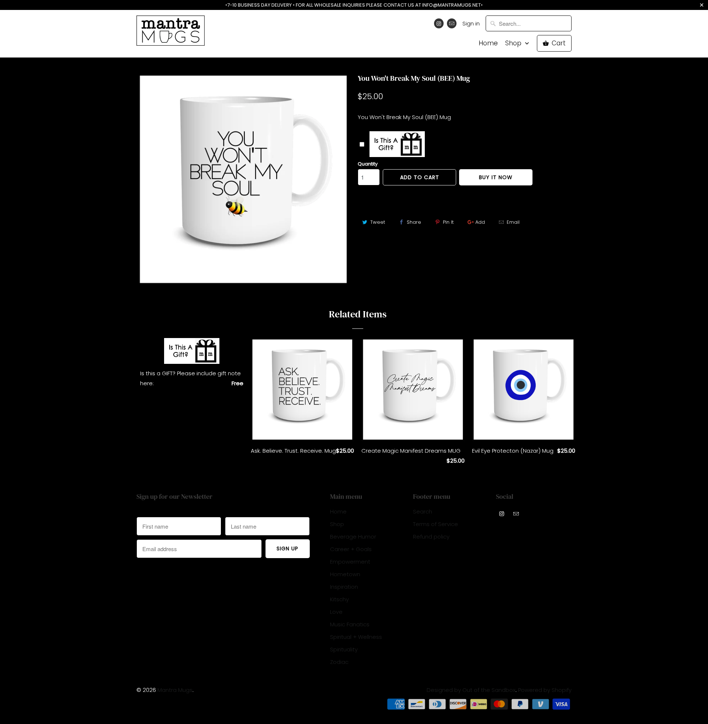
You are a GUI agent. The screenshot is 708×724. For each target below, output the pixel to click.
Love (336, 612)
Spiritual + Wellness (356, 637)
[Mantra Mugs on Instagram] (439, 23)
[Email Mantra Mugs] (452, 23)
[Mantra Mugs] (170, 33)
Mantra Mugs (174, 690)
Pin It (448, 222)
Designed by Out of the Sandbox (471, 690)
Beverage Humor (353, 536)
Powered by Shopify (545, 690)
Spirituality (344, 649)
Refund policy (431, 536)
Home (488, 43)
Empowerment (350, 561)
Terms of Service (435, 524)
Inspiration (344, 587)
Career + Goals (351, 549)
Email (513, 222)
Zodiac (339, 662)
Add (480, 222)
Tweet (377, 222)
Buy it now (496, 177)
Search (422, 511)
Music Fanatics (349, 624)
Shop (514, 43)
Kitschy (339, 599)
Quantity (368, 163)
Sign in (471, 23)
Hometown (345, 574)
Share (414, 222)
